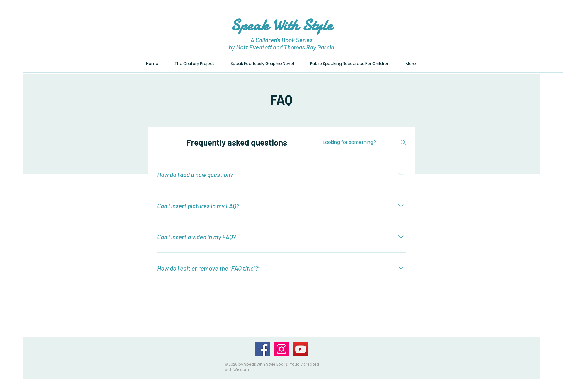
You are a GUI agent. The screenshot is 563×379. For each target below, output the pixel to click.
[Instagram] (281, 349)
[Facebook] (262, 349)
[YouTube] (300, 349)
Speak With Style (282, 25)
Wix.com (241, 369)
